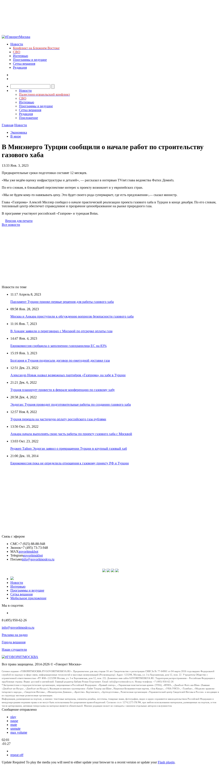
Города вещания (13, 642)
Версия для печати (19, 221)
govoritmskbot (28, 551)
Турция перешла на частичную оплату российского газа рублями (58, 419)
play (13, 717)
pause (14, 721)
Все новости (11, 224)
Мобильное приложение (28, 598)
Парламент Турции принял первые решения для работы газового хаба (62, 302)
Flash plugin (166, 762)
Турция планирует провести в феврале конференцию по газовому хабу (62, 390)
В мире (15, 136)
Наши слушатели (14, 649)
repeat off (16, 755)
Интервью (20, 56)
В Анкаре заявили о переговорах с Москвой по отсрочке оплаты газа (61, 331)
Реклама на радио (15, 635)
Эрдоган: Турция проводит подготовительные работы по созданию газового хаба (70, 404)
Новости (16, 44)
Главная (7, 125)
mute (13, 724)
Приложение (28, 118)
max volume (18, 732)
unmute (15, 728)
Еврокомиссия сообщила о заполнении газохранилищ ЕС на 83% (58, 346)
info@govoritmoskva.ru (38, 559)
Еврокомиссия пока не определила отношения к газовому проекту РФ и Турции (69, 463)
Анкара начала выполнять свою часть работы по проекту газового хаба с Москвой (71, 434)
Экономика (18, 132)
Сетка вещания (24, 63)
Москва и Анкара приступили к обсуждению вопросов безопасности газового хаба (72, 316)
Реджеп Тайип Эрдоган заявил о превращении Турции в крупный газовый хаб (68, 448)
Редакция (20, 67)
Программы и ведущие (30, 60)
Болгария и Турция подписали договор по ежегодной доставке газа (60, 360)
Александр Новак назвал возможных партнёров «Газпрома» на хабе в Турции (68, 375)
